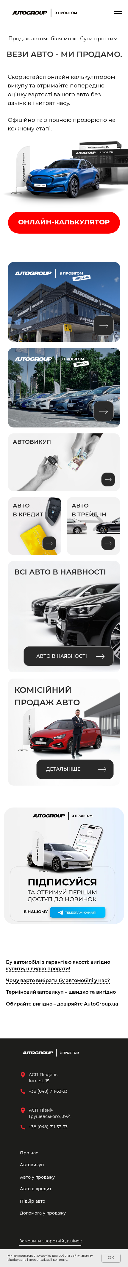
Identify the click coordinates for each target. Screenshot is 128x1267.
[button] (55, 1241)
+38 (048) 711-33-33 (48, 1127)
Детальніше (63, 769)
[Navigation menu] (118, 13)
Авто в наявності (61, 656)
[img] (49, 359)
